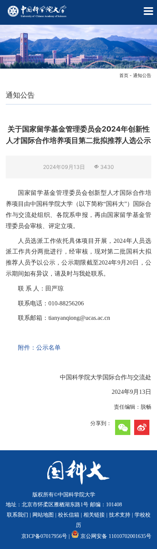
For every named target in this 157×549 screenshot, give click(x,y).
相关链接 (94, 515)
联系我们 (17, 515)
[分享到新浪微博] (141, 427)
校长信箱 (68, 515)
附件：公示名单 (39, 347)
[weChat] (122, 427)
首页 (123, 75)
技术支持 (119, 515)
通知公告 (142, 75)
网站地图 (43, 515)
